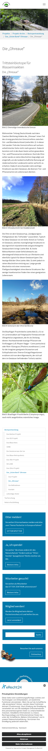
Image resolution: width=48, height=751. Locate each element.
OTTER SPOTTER (14, 531)
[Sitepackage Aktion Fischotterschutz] (6, 4)
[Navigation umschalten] (44, 4)
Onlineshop (36, 654)
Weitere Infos (12, 564)
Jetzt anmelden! (14, 620)
